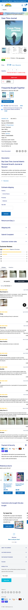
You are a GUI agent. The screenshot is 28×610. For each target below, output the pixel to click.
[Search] (25, 9)
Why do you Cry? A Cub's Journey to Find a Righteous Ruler (8, 486)
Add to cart (14, 77)
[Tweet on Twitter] (23, 151)
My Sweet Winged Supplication (20, 484)
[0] (25, 5)
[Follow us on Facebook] (2, 592)
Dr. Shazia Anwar (9, 125)
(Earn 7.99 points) (16, 65)
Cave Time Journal (10, 105)
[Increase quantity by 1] (16, 69)
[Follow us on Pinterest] (11, 592)
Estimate (6, 213)
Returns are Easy (7, 220)
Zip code (3, 204)
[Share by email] (25, 151)
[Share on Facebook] (17, 151)
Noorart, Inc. (5, 118)
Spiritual (7, 133)
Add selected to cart (7, 101)
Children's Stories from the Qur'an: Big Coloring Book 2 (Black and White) (12, 108)
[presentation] (1, 480)
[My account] (22, 5)
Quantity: (3, 71)
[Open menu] (2, 5)
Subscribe (6, 580)
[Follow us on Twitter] (5, 592)
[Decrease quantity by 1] (8, 69)
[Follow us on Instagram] (8, 592)
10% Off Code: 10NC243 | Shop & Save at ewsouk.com (14, 1)
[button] (3, 50)
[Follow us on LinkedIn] (20, 592)
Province (3, 197)
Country (3, 190)
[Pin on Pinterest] (20, 151)
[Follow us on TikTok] (17, 592)
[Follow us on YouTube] (14, 592)
